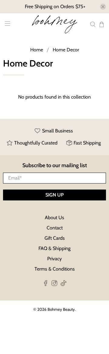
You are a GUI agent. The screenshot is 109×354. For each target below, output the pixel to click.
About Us (54, 217)
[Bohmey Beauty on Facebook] (45, 284)
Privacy (54, 258)
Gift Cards (55, 238)
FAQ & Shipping (54, 248)
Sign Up (54, 195)
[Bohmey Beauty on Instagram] (54, 284)
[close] (103, 7)
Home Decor (66, 49)
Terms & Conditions (55, 269)
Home (36, 49)
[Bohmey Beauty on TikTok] (63, 284)
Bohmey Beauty (61, 309)
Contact (55, 228)
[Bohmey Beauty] (54, 24)
